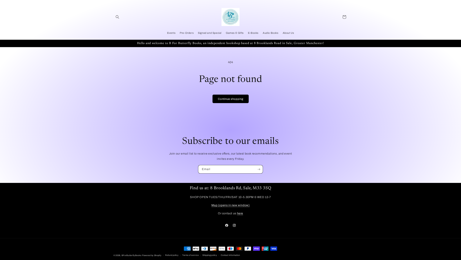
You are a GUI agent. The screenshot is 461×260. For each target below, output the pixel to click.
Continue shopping (230, 99)
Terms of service (190, 255)
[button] (117, 17)
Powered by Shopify (152, 255)
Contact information (230, 255)
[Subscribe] (259, 169)
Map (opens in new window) (230, 205)
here (240, 213)
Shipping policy (209, 255)
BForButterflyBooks (132, 255)
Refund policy (171, 255)
